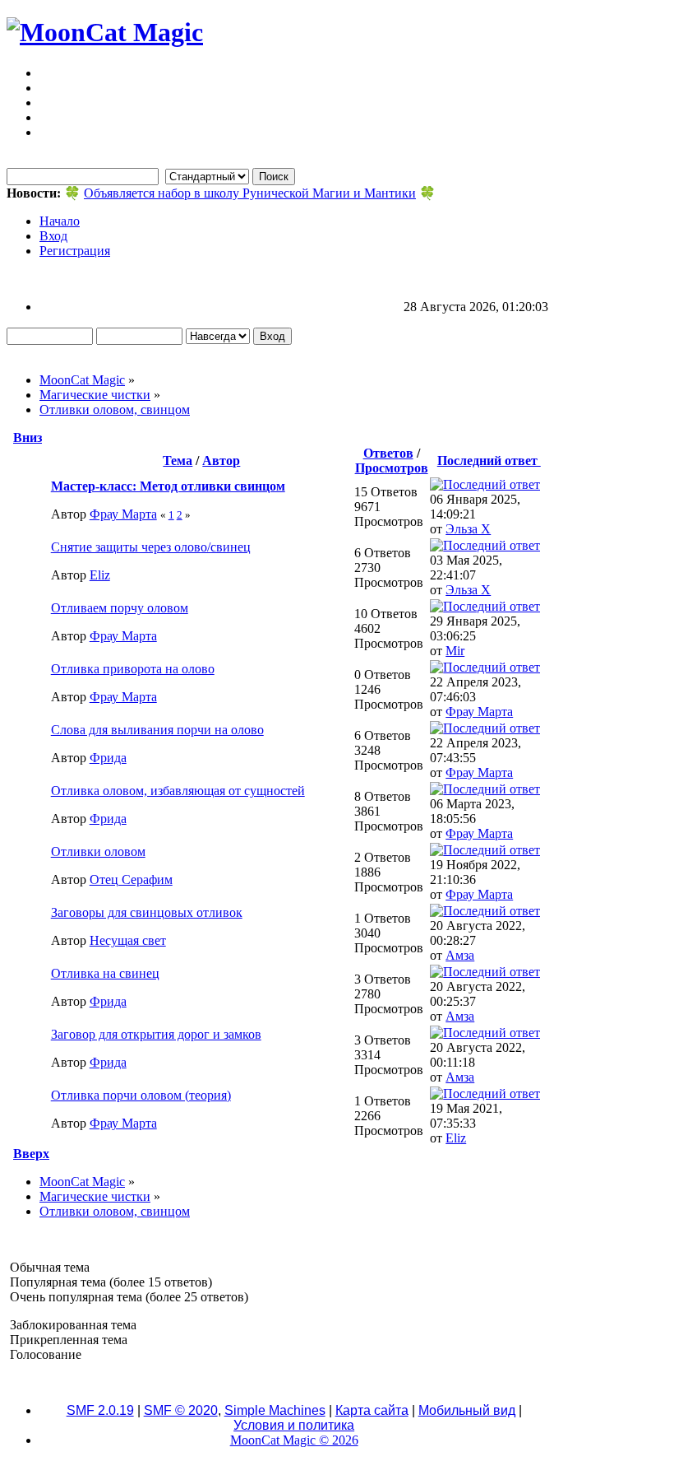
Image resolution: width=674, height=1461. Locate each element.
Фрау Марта (123, 514)
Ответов (388, 453)
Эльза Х (468, 529)
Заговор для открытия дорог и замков (156, 1034)
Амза (459, 955)
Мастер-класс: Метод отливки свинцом (168, 486)
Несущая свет (128, 940)
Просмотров (391, 468)
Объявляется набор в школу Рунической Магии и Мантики (250, 193)
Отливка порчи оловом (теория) (141, 1095)
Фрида (108, 758)
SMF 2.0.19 (100, 1410)
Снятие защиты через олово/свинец (151, 547)
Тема (177, 461)
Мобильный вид (466, 1410)
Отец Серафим (131, 879)
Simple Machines (274, 1410)
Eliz (100, 575)
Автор (221, 461)
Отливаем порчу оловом (119, 608)
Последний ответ (489, 461)
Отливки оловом (98, 851)
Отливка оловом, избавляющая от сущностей (178, 791)
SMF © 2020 (181, 1410)
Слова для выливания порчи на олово (157, 730)
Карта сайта (372, 1410)
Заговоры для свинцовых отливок (146, 912)
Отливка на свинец (105, 973)
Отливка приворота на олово (133, 669)
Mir (454, 651)
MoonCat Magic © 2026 (294, 1440)
